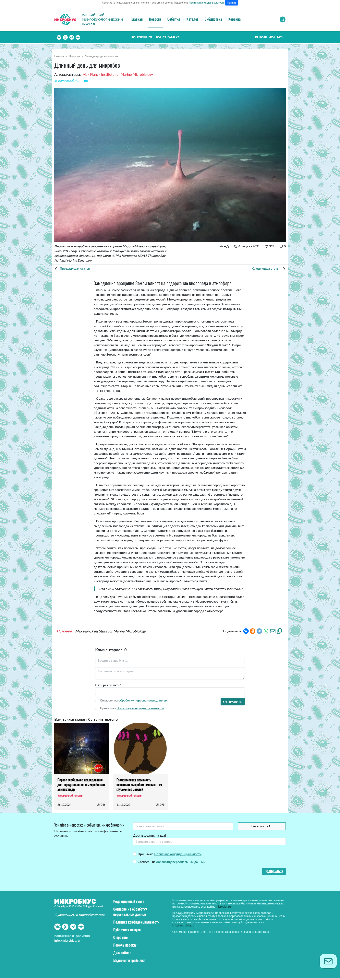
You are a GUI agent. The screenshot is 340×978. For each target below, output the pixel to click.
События (173, 19)
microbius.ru (223, 906)
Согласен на (171, 862)
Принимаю (169, 854)
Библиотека (213, 19)
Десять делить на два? (149, 835)
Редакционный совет (128, 901)
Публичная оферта (127, 929)
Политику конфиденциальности (140, 708)
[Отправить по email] (272, 630)
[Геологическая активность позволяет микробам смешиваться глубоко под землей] (140, 748)
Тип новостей (260, 826)
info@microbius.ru (67, 940)
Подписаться (271, 37)
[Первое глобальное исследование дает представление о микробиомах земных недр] (81, 748)
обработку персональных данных (142, 700)
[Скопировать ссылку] (279, 630)
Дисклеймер (122, 952)
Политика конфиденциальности (136, 922)
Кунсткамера (168, 37)
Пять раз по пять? (108, 685)
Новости (155, 19)
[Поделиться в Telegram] (259, 630)
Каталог (192, 19)
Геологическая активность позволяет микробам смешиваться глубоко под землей (139, 784)
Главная (137, 19)
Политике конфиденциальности (207, 2)
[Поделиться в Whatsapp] (266, 630)
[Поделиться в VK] (246, 630)
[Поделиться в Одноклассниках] (252, 630)
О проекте (120, 937)
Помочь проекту (125, 945)
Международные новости (101, 56)
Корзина (234, 19)
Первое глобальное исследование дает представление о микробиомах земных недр (81, 784)
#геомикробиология (71, 80)
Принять (231, 2)
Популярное (142, 37)
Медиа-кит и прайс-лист (129, 960)
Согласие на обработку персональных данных (130, 911)
